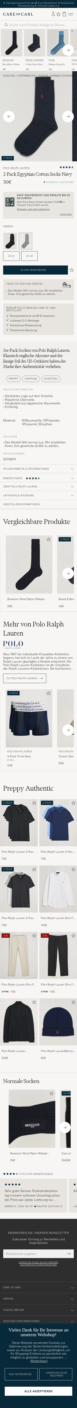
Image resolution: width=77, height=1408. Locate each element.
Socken (43, 75)
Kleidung (9, 75)
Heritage (31, 378)
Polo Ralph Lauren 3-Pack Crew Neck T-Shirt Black (18, 852)
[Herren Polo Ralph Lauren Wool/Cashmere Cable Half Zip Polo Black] (19, 1021)
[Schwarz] (10, 241)
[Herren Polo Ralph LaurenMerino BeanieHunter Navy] (58, 1021)
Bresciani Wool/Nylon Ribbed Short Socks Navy (25, 599)
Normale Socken (61, 75)
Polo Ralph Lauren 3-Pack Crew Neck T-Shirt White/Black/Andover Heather (18, 918)
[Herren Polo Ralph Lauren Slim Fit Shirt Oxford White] (58, 889)
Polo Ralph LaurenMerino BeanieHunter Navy (57, 1051)
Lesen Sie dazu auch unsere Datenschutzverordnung (38, 1263)
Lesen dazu (66, 214)
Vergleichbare (36, 521)
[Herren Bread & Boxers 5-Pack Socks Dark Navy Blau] (34, 42)
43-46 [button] (29, 255)
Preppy (13, 378)
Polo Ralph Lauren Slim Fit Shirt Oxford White (58, 918)
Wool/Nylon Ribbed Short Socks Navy (11, 64)
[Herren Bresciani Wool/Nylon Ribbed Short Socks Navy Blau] (11, 42)
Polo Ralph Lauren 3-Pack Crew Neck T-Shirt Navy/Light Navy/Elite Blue (57, 852)
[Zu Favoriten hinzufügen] (47, 540)
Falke (52, 60)
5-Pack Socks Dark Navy (33, 64)
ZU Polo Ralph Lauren (22, 678)
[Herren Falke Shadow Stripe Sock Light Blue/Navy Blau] (58, 42)
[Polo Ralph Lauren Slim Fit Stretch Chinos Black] (58, 981)
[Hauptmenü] (70, 14)
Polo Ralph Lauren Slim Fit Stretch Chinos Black (58, 985)
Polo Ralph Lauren (16, 168)
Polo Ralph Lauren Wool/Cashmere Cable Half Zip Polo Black (16, 1051)
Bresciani (8, 60)
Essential (51, 378)
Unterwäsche (27, 75)
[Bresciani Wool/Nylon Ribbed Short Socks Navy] (32, 1150)
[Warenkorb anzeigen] (64, 14)
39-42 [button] (11, 255)
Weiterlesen (39, 1361)
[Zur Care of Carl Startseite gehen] (18, 14)
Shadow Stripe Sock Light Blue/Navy (58, 64)
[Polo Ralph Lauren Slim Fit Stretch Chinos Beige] (19, 981)
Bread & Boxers (34, 60)
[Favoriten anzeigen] (58, 14)
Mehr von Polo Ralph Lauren (33, 628)
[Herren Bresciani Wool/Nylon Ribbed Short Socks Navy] (32, 1119)
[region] (38, 1196)
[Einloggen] (53, 14)
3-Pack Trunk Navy (19, 756)
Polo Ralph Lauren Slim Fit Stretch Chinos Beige (19, 985)
